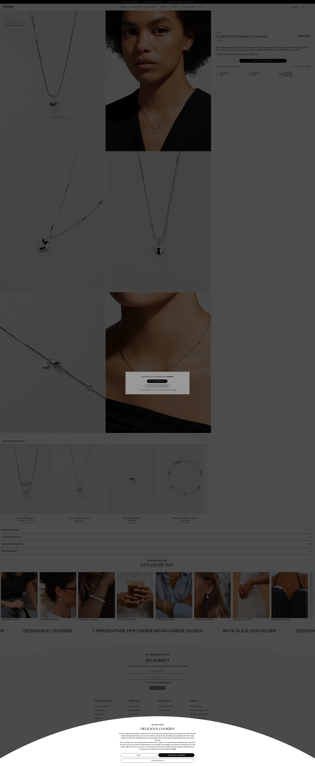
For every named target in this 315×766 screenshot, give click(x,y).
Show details (157, 760)
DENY (139, 755)
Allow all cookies (176, 755)
